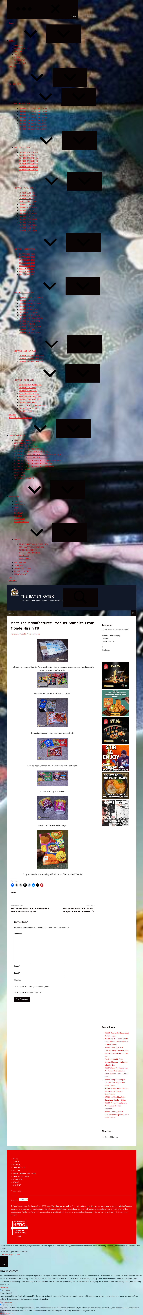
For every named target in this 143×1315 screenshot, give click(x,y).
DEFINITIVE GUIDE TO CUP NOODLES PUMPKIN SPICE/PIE (38, 461)
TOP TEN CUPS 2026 (27, 193)
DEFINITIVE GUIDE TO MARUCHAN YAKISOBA (32, 458)
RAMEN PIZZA (19, 472)
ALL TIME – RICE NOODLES (25, 351)
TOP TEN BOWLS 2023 (28, 207)
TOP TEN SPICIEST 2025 (28, 152)
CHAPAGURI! (24, 556)
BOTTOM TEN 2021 (26, 269)
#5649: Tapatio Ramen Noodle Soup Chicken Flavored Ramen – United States (116, 1042)
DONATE (12, 67)
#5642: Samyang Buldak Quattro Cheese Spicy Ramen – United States (117, 1114)
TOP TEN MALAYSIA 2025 (29, 312)
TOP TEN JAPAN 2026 (27, 301)
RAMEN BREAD (20, 475)
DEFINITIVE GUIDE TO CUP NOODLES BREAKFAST (34, 466)
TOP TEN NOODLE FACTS (29, 408)
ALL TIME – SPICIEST (22, 147)
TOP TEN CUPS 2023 (27, 210)
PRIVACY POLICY (20, 574)
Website (17, 980)
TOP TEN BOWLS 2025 (28, 196)
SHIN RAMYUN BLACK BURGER (31, 547)
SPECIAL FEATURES (17, 435)
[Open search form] (80, 597)
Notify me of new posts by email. (29, 992)
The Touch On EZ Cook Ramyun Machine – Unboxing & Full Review (116, 1062)
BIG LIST (12, 415)
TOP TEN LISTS (15, 84)
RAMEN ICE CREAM (22, 469)
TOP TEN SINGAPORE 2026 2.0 (31, 298)
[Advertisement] (115, 858)
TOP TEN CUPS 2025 (27, 199)
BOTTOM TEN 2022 (27, 266)
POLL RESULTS (20, 562)
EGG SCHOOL (19, 504)
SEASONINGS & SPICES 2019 (30, 396)
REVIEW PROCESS (21, 48)
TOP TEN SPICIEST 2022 (28, 161)
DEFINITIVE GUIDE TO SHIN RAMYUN (29, 449)
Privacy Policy (16, 1191)
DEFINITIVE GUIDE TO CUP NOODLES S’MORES (33, 463)
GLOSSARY (18, 513)
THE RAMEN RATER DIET (24, 478)
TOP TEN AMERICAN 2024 (29, 321)
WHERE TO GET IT (21, 571)
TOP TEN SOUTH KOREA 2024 (31, 318)
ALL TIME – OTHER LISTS (24, 380)
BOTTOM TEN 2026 (27, 254)
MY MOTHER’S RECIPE (28, 550)
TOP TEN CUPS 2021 (27, 222)
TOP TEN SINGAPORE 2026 (30, 303)
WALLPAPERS (19, 519)
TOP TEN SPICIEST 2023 (28, 158)
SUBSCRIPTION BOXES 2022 (30, 385)
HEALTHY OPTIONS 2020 (29, 394)
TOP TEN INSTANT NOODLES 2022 (33, 120)
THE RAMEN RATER (37, 596)
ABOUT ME (18, 45)
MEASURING (19, 565)
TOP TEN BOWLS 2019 (28, 231)
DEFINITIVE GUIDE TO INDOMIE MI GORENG (32, 452)
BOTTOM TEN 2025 (27, 257)
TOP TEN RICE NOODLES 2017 (31, 359)
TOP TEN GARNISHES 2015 (29, 399)
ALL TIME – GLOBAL (22, 103)
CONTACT (13, 581)
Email (17, 973)
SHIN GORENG (25, 559)
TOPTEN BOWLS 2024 (28, 202)
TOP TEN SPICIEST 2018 (28, 170)
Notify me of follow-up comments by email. (33, 986)
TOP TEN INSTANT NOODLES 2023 (33, 117)
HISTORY (17, 57)
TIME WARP (18, 501)
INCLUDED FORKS (21, 522)
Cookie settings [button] (7, 1254)
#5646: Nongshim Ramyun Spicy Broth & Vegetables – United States (115, 1082)
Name (17, 966)
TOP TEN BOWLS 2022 (28, 213)
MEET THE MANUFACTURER (20, 418)
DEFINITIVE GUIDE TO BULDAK (26, 446)
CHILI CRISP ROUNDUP (23, 443)
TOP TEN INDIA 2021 (27, 330)
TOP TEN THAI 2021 (27, 324)
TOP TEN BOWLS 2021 (28, 219)
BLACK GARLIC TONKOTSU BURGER (33, 544)
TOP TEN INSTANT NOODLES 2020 (33, 126)
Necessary (6, 1290)
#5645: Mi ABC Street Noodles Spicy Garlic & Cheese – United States (116, 1091)
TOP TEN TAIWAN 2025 (28, 309)
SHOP (16, 507)
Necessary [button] (4, 1287)
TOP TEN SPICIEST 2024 (28, 155)
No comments (34, 634)
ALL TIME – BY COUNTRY (24, 293)
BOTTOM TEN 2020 (27, 271)
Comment (18, 933)
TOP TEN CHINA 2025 (27, 306)
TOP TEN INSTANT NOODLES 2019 (32, 129)
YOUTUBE (18, 51)
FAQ (15, 510)
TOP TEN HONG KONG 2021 (30, 327)
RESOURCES (14, 496)
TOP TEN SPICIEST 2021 (28, 164)
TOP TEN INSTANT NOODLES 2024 (33, 114)
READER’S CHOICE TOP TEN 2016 (32, 405)
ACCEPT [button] (17, 1254)
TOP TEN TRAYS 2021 (27, 388)
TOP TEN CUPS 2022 (27, 216)
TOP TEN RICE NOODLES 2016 (31, 362)
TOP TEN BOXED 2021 (28, 391)
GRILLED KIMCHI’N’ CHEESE (30, 553)
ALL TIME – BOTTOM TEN (24, 249)
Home (11, 23)
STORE (12, 578)
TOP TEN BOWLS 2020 (28, 225)
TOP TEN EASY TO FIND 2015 (30, 402)
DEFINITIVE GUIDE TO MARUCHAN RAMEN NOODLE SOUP (37, 455)
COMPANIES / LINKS (22, 568)
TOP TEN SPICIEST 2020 (28, 167)
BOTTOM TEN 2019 (26, 274)
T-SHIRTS (18, 516)
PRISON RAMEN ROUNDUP (25, 440)
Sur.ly (23, 1232)
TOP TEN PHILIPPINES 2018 (30, 333)
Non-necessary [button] (6, 1302)
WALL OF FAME (20, 63)
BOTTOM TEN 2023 (27, 263)
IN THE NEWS (19, 60)
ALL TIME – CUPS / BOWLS (25, 188)
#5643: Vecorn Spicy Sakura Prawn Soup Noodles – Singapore (116, 1106)
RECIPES (17, 539)
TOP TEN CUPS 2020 (27, 228)
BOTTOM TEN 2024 (27, 260)
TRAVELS (17, 54)
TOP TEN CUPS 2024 (27, 205)
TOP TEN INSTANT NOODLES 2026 (33, 108)
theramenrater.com (19, 1228)
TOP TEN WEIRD (25, 411)
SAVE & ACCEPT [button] (6, 1314)
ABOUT (12, 40)
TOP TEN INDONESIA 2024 (29, 315)
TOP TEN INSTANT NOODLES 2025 (33, 111)
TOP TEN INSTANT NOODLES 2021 (32, 123)
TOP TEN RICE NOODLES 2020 (31, 356)
